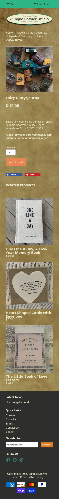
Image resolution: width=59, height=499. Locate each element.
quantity (10, 147)
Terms (9, 423)
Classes (10, 415)
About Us (11, 419)
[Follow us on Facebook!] (8, 461)
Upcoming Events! (17, 402)
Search (10, 431)
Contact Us (12, 427)
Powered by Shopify (32, 477)
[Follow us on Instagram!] (21, 461)
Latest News (14, 397)
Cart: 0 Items (44, 4)
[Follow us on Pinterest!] (15, 461)
